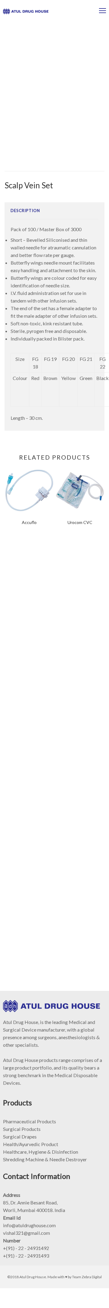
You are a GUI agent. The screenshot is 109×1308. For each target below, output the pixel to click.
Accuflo (29, 522)
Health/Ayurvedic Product (30, 1144)
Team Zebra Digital (87, 1277)
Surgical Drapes (20, 1136)
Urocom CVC (80, 522)
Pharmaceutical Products (29, 1121)
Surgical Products (22, 1129)
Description (25, 210)
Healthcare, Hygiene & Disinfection (40, 1152)
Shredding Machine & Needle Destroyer (45, 1159)
